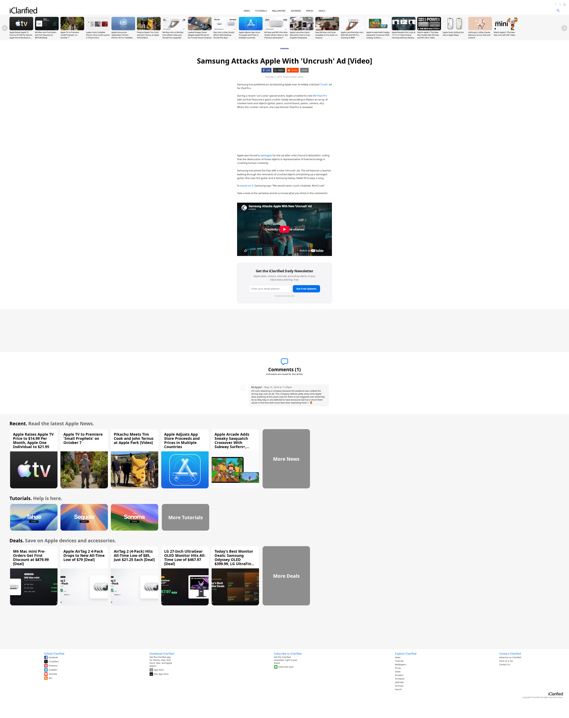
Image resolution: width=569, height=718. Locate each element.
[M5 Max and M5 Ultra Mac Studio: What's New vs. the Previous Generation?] (276, 29)
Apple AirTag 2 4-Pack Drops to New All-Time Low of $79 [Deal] (84, 555)
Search (398, 689)
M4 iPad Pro (320, 95)
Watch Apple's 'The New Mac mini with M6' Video (504, 33)
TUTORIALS (261, 10)
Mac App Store (161, 674)
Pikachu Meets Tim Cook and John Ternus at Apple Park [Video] (148, 35)
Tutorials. (20, 498)
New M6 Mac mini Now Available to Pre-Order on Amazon (326, 35)
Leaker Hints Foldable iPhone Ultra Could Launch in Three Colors (98, 35)
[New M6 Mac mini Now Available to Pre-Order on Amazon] (327, 29)
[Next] (564, 28)
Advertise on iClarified (510, 657)
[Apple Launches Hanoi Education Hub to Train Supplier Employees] (302, 29)
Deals (398, 671)
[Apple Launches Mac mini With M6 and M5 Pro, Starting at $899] (353, 29)
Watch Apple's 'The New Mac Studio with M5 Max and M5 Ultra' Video (428, 35)
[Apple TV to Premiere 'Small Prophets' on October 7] (72, 29)
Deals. (16, 540)
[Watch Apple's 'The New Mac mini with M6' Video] (505, 29)
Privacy (560, 697)
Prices (398, 668)
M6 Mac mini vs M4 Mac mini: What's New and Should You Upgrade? (172, 35)
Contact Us (504, 664)
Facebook (53, 657)
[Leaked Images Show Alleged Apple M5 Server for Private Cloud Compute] (200, 29)
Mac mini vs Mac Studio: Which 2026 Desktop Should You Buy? (224, 35)
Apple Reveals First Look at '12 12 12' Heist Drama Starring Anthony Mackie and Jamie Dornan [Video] (403, 36)
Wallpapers (400, 664)
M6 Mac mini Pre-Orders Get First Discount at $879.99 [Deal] (45, 35)
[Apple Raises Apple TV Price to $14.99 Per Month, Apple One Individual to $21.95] (21, 29)
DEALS (322, 10)
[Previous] (5, 28)
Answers (399, 675)
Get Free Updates (306, 288)
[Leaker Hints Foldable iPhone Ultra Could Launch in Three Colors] (98, 29)
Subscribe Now (285, 666)
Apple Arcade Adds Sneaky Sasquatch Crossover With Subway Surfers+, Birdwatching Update (378, 36)
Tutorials (399, 660)
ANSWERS (296, 10)
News (398, 657)
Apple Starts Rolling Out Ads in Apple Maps (453, 33)
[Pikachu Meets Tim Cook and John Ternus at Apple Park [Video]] (149, 29)
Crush (324, 84)
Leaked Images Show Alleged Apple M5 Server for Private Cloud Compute (199, 35)
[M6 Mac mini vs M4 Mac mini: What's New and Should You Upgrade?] (174, 29)
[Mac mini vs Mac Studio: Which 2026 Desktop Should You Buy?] (225, 29)
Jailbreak (399, 682)
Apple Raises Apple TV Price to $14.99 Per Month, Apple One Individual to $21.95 (21, 36)
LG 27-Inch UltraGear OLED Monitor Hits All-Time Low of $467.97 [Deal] (185, 557)
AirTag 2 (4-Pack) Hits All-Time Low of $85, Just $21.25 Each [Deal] (134, 555)
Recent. (18, 423)
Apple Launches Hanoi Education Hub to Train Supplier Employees (300, 35)
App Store (159, 669)
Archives (399, 685)
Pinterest (53, 665)
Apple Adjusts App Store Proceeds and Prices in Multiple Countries (249, 35)
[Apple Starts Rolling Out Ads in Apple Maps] (454, 29)
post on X (247, 185)
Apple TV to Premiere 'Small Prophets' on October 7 (69, 35)
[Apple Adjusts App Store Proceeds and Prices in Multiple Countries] (251, 29)
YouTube (53, 674)
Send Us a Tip (506, 660)
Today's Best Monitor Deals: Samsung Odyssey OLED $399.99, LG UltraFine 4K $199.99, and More (234, 559)
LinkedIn (53, 669)
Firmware (399, 678)
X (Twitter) (54, 661)
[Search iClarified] (558, 10)
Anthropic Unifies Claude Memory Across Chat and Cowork (479, 35)
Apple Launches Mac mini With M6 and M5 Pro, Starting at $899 (352, 35)
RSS (50, 678)
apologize (266, 155)
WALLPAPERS (279, 10)
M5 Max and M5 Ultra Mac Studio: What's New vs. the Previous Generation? (276, 35)
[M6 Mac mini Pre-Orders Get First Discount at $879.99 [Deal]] (47, 29)
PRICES (309, 10)
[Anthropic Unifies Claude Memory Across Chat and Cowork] (480, 29)
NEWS (247, 10)
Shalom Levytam (297, 77)
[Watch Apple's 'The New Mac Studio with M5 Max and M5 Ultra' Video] (429, 29)
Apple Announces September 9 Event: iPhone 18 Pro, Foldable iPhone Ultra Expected (121, 36)
